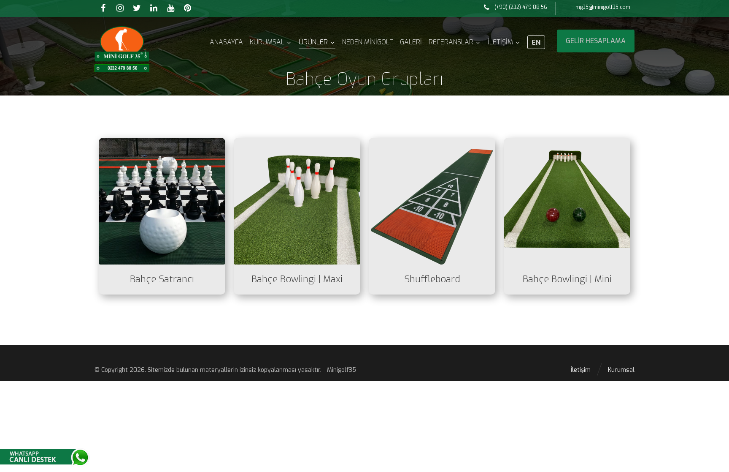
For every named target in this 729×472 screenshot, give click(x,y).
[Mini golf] (121, 49)
